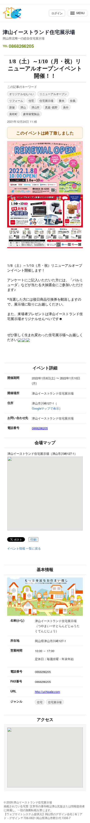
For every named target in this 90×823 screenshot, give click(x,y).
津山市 (35, 107)
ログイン (57, 13)
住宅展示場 (46, 100)
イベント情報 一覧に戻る (24, 548)
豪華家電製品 (31, 114)
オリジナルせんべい (21, 94)
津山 (23, 107)
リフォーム (16, 100)
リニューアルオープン (53, 94)
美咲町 (13, 114)
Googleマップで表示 (45, 408)
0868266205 (40, 428)
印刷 (33, 539)
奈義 (72, 100)
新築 (12, 107)
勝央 (61, 100)
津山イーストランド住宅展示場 (39, 32)
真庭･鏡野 (51, 107)
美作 (66, 107)
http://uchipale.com (47, 691)
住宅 (31, 100)
